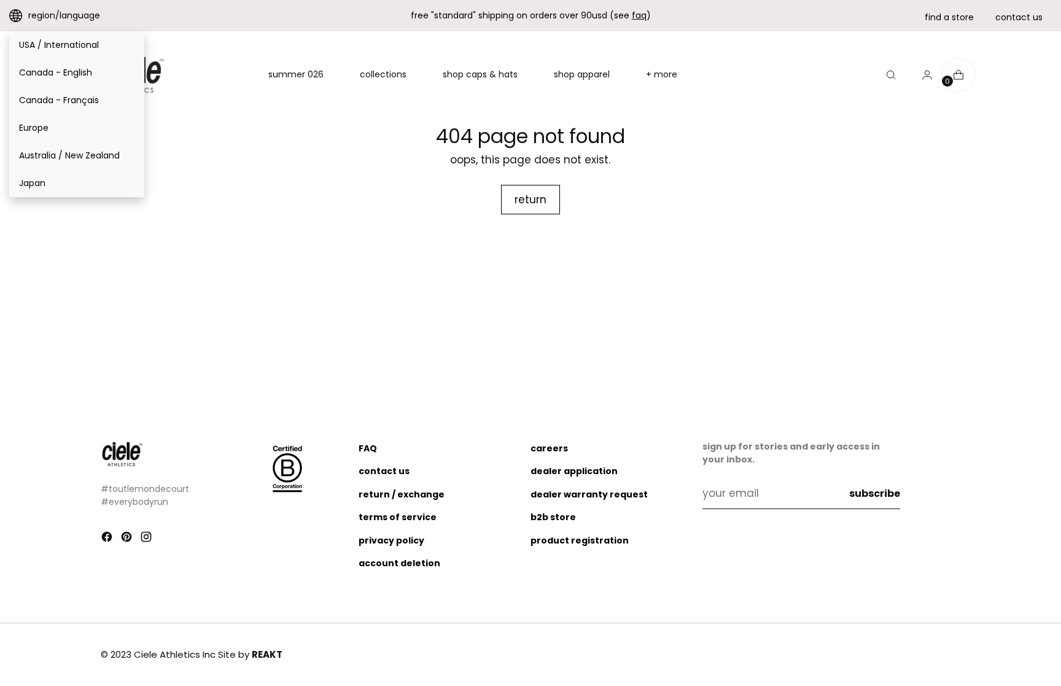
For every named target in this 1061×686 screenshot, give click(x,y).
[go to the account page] (922, 75)
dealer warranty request (589, 494)
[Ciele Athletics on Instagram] (147, 539)
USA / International (59, 45)
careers (549, 448)
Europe (34, 128)
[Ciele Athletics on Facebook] (108, 539)
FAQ (368, 448)
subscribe (874, 493)
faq (639, 15)
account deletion (399, 563)
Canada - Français (59, 100)
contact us (1019, 17)
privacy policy (391, 540)
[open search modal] (891, 75)
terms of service (398, 517)
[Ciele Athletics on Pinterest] (127, 539)
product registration (579, 540)
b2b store (553, 517)
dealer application (574, 471)
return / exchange (402, 494)
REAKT (267, 654)
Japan (32, 183)
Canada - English (55, 72)
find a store (949, 17)
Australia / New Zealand (69, 155)
